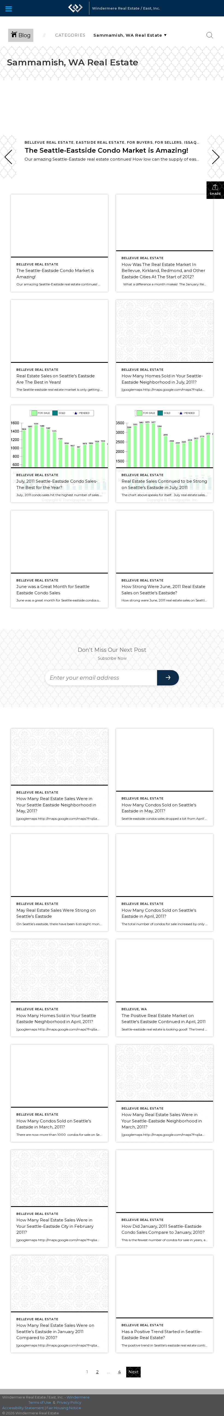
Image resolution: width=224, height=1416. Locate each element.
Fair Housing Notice (63, 1408)
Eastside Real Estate (100, 142)
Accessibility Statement (23, 1408)
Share (215, 194)
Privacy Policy (69, 1402)
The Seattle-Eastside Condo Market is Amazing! (106, 150)
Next (133, 1371)
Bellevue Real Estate (49, 142)
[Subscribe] (168, 677)
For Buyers (140, 142)
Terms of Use (39, 1402)
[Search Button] (209, 35)
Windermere (78, 1397)
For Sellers (168, 142)
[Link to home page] (75, 11)
